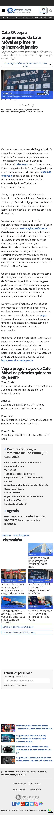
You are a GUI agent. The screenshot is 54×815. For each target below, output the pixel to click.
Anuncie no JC (19, 789)
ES (41, 17)
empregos (6, 535)
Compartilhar (26, 105)
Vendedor (38, 477)
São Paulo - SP (20, 504)
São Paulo (22, 164)
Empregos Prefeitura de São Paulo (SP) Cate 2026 (25, 65)
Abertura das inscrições (25, 516)
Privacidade (35, 789)
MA (50, 17)
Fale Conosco (34, 783)
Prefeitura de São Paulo (31, 496)
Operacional (10, 489)
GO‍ (45, 17)
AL (13, 17)
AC (8, 17)
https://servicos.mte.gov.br (17, 360)
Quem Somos (19, 783)
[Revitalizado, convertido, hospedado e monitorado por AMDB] (50, 810)
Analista (16, 477)
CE (32, 17)
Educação (44, 485)
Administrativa (30, 485)
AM (22, 17)
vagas (43, 315)
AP (17, 17)
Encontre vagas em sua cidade (15, 676)
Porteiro (8, 481)
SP (25, 500)
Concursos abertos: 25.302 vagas (18, 626)
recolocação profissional (33, 228)
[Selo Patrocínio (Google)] (43, 10)
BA (27, 17)
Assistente (27, 477)
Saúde (21, 489)
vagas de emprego (21, 535)
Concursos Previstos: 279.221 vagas (19, 632)
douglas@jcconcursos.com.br (30, 110)
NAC (3, 17)
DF (36, 17)
